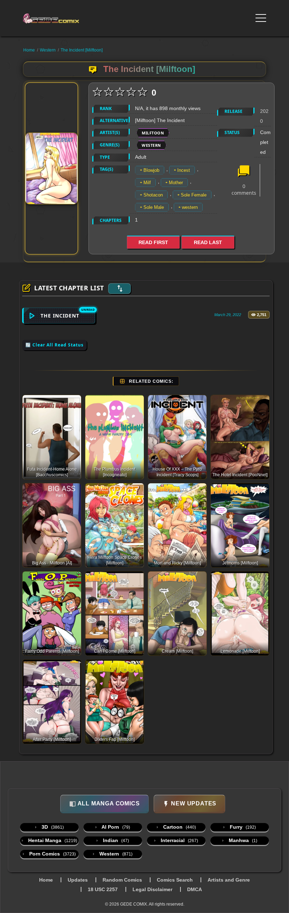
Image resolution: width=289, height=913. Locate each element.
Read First (153, 242)
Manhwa (242, 840)
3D (52, 827)
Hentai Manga (52, 840)
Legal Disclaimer (152, 889)
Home (29, 50)
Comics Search (175, 880)
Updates (78, 880)
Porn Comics (52, 854)
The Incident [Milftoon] (82, 50)
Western (48, 50)
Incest (183, 170)
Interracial (178, 840)
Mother (176, 182)
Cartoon (179, 827)
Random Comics (122, 880)
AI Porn (115, 827)
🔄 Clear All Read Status (54, 345)
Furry (242, 827)
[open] (261, 18)
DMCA (194, 889)
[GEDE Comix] (53, 18)
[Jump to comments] (244, 172)
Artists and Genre (229, 880)
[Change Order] (119, 288)
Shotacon (153, 195)
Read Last (208, 242)
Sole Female (194, 195)
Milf (147, 182)
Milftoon (153, 132)
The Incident (60, 315)
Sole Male (153, 207)
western (190, 207)
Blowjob (151, 170)
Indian (115, 840)
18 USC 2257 (103, 889)
